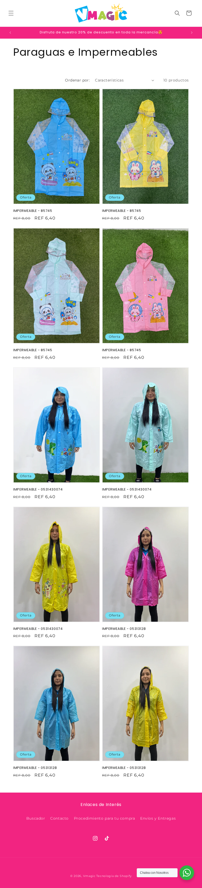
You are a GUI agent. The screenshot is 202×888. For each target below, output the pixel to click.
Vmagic (89, 876)
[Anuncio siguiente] (192, 32)
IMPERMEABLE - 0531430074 (38, 489)
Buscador (35, 818)
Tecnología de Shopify (114, 876)
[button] (11, 13)
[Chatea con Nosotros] (186, 872)
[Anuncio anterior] (10, 32)
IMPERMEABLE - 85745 (32, 211)
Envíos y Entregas (158, 818)
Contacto (59, 818)
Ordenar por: (77, 80)
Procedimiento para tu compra (104, 818)
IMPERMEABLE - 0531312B (124, 629)
